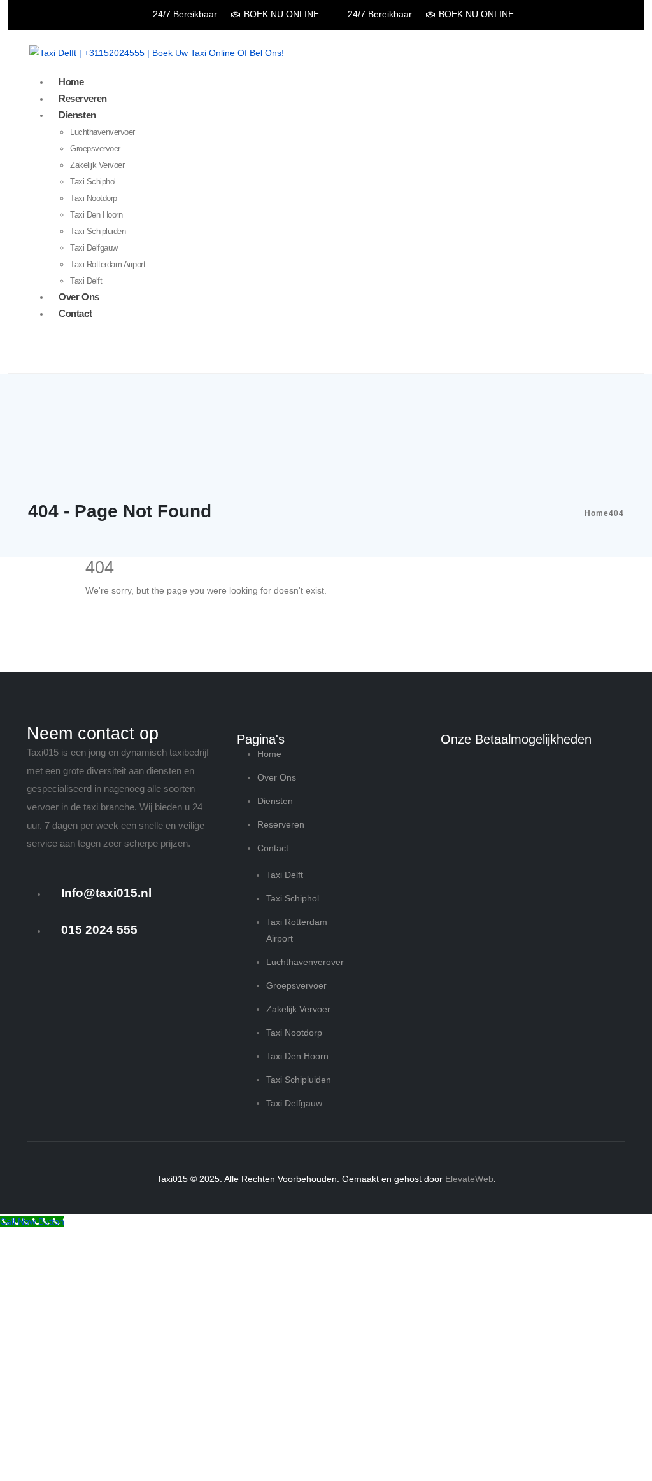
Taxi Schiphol (93, 181)
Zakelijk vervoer (97, 165)
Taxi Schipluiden (97, 231)
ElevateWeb (469, 1179)
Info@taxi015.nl (106, 893)
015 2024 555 (99, 929)
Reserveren (83, 98)
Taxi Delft (86, 281)
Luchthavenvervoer (102, 132)
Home (71, 81)
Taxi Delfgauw (94, 248)
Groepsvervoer (95, 148)
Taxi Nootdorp (93, 198)
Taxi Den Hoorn (96, 214)
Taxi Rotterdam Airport (107, 264)
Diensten (77, 114)
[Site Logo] (156, 53)
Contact (75, 313)
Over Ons (79, 296)
